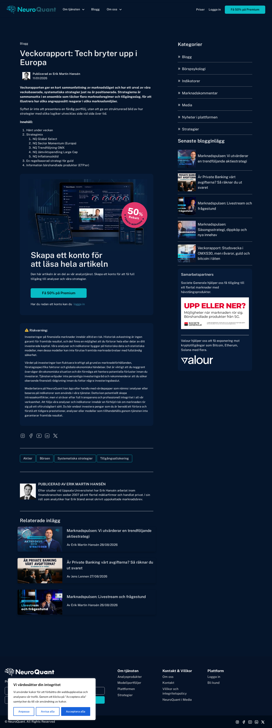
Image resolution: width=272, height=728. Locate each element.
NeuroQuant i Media (177, 700)
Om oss (167, 677)
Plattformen (126, 689)
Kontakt (168, 683)
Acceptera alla (75, 711)
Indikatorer (191, 81)
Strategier (190, 129)
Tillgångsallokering (114, 458)
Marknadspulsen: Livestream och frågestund (106, 596)
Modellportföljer (129, 683)
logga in (79, 304)
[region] (52, 699)
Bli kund (213, 683)
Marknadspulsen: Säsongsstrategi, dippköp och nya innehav (222, 229)
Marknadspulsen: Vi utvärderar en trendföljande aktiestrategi (223, 158)
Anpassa (23, 711)
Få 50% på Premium (245, 9)
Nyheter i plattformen (199, 117)
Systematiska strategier (75, 458)
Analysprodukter (129, 677)
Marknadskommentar (200, 93)
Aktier (27, 458)
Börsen (45, 458)
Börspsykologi (193, 69)
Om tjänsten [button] (71, 9)
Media (187, 105)
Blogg (95, 9)
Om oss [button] (112, 9)
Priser (200, 9)
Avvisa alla (48, 711)
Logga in (215, 9)
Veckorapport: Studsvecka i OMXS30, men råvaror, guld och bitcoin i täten (224, 253)
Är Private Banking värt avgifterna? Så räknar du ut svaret (220, 182)
